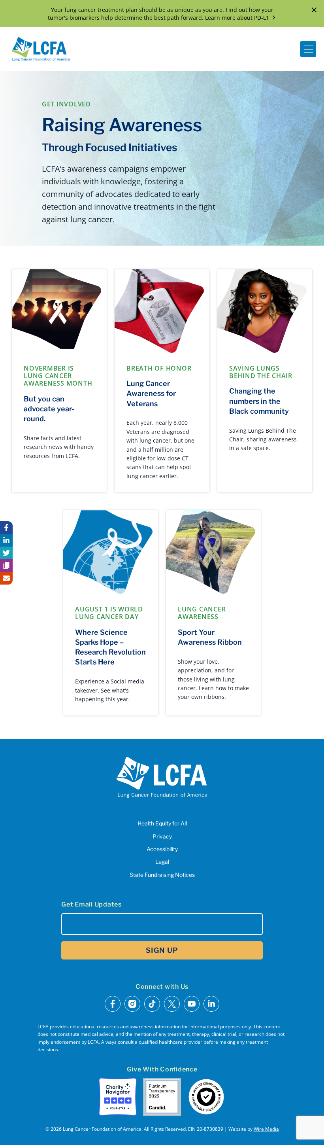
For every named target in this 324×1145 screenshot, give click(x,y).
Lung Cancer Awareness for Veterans (151, 393)
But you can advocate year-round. (49, 409)
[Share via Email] (6, 578)
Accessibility (162, 849)
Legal (162, 861)
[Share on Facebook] (6, 527)
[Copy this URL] (6, 565)
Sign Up (162, 950)
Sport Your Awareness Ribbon (210, 637)
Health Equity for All (162, 823)
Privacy (162, 836)
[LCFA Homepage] (41, 49)
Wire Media (266, 1129)
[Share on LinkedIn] (6, 540)
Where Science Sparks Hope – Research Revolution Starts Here (110, 647)
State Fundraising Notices (162, 874)
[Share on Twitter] (6, 553)
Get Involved (66, 104)
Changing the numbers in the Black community (259, 401)
